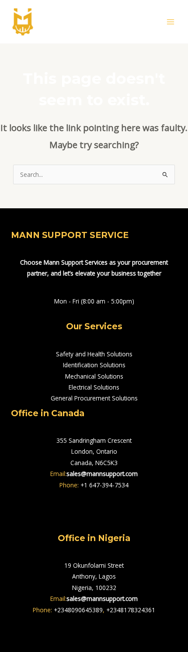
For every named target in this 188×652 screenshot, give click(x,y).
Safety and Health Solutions (94, 354)
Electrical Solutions (94, 387)
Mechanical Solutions (94, 376)
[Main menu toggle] (171, 22)
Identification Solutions (94, 365)
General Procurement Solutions (94, 398)
